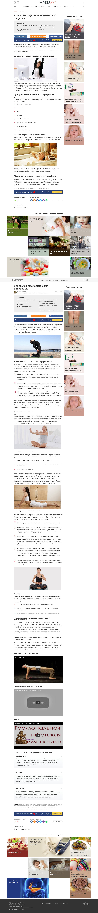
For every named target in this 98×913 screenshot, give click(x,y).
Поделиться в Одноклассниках (39, 36)
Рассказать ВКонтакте (21, 36)
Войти (83, 3)
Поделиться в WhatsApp (46, 200)
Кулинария (26, 6)
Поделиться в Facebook (56, 36)
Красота (49, 6)
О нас (42, 280)
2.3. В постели (42, 307)
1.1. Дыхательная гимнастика (23, 302)
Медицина (42, 6)
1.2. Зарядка (20, 304)
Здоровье (34, 6)
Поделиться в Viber (43, 200)
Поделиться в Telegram (40, 200)
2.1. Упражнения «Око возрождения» (47, 303)
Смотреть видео (38, 669)
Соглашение (55, 280)
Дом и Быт (66, 6)
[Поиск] (83, 6)
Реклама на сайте (18, 205)
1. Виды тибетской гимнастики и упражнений (27, 299)
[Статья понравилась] (15, 200)
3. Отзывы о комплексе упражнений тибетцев (49, 310)
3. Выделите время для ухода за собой (47, 25)
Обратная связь (64, 280)
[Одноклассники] (18, 2)
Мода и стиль (57, 6)
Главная (15, 6)
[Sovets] (48, 2)
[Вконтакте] (15, 2)
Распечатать (58, 200)
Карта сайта (48, 280)
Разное (72, 6)
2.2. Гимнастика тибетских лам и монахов (48, 305)
